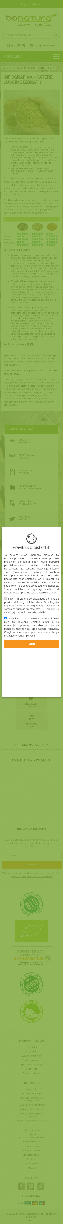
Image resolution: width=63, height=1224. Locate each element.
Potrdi (31, 644)
